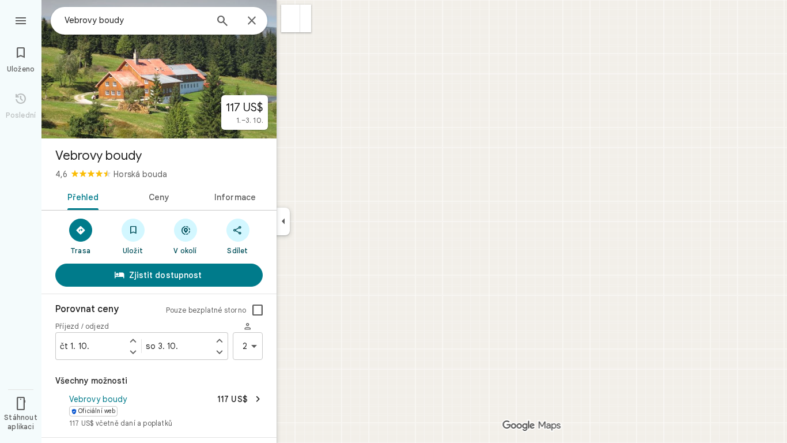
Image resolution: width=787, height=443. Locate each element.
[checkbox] (257, 310)
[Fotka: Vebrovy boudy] (159, 69)
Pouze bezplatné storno (206, 310)
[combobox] (135, 20)
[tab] (81, 196)
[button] (290, 18)
